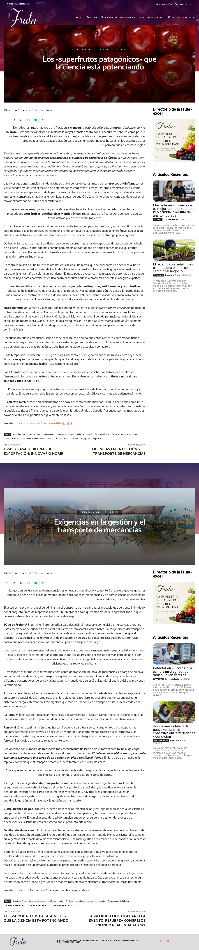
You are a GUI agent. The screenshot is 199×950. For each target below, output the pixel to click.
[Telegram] (35, 120)
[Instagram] (161, 941)
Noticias (104, 49)
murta (66, 438)
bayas (71, 434)
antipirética (48, 434)
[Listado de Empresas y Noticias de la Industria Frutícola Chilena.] (23, 17)
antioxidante (35, 434)
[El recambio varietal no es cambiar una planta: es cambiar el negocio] (174, 250)
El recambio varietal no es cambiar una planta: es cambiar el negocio (173, 267)
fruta (7, 438)
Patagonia (85, 438)
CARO (89, 434)
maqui (58, 438)
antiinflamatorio (20, 434)
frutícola (15, 438)
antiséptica (61, 434)
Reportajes (122, 49)
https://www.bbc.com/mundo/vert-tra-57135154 (43, 423)
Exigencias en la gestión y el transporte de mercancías (117, 451)
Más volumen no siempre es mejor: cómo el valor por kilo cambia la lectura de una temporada (174, 210)
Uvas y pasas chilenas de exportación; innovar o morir (33, 451)
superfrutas (98, 438)
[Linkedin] (21, 120)
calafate (80, 434)
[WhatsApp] (28, 120)
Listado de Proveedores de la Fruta (38, 438)
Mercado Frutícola (81, 49)
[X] (14, 120)
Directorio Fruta (14, 110)
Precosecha (158, 275)
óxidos (75, 438)
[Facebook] (7, 120)
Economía (158, 219)
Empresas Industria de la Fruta (125, 434)
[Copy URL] (42, 120)
